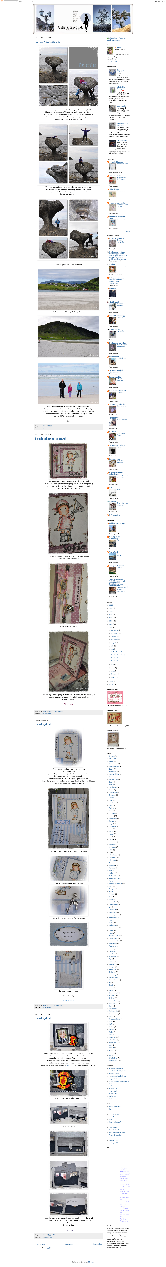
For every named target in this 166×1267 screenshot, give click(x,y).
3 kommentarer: (59, 426)
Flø (118, 540)
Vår (110, 1055)
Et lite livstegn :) (122, 420)
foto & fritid (113, 552)
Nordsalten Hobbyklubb (117, 1071)
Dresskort (112, 795)
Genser (111, 816)
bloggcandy (113, 772)
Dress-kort (112, 1117)
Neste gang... (121, 191)
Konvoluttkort (114, 1130)
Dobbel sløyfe (114, 1114)
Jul (110, 852)
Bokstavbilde (113, 779)
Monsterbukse (114, 928)
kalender (112, 865)
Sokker (111, 990)
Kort (43, 713)
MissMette (113, 432)
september (115, 640)
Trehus (111, 1027)
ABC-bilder (112, 758)
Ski (110, 982)
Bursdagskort (43, 724)
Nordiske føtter (114, 936)
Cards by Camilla (115, 176)
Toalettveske (113, 1011)
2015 (111, 614)
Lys (110, 907)
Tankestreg (113, 1008)
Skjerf (111, 985)
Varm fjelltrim (121, 525)
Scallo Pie (112, 972)
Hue (110, 837)
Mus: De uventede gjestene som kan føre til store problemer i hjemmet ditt (118, 257)
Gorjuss (111, 821)
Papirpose (112, 946)
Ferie (110, 805)
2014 (111, 618)
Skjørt (111, 988)
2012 (111, 624)
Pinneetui (112, 951)
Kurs (110, 897)
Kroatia (111, 894)
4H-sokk (112, 756)
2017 (111, 608)
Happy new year (122, 164)
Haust (111, 831)
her (68, 1065)
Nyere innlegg (40, 1244)
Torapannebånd (114, 1019)
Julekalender (113, 855)
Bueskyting (113, 787)
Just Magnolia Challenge (117, 1076)
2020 (111, 605)
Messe (111, 923)
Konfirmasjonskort (115, 883)
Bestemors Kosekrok (116, 370)
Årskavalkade (113, 1061)
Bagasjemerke (114, 766)
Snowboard (120, 220)
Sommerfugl (113, 993)
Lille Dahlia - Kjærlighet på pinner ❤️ (121, 89)
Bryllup (111, 785)
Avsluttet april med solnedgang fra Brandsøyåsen (115, 281)
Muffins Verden (114, 329)
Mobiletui (112, 925)
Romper (112, 967)
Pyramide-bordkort (115, 1135)
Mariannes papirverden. (117, 203)
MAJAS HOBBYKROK (116, 238)
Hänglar (112, 844)
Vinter (111, 1050)
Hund (111, 839)
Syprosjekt (112, 1003)
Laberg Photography (116, 566)
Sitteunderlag (113, 977)
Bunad (111, 790)
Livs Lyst (112, 264)
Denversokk (113, 792)
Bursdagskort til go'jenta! (50, 438)
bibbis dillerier (114, 189)
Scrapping (112, 975)
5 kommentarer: (58, 1005)
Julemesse (112, 860)
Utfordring (112, 1040)
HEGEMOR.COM (115, 418)
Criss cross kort (114, 1112)
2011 (111, 627)
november (115, 633)
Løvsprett (112, 910)
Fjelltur (111, 808)
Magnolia (48, 713)
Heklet (111, 834)
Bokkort (111, 777)
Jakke (111, 850)
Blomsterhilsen (114, 774)
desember (114, 630)
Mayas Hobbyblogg (116, 162)
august (113, 643)
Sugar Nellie (113, 1001)
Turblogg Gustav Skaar (117, 523)
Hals (110, 829)
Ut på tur (44, 428)
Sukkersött (112, 1096)
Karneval (112, 868)
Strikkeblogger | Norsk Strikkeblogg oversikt (117, 253)
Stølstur (112, 998)
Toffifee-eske (113, 1014)
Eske (110, 800)
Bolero (111, 782)
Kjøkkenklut (113, 876)
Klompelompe (114, 878)
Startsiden (69, 1244)
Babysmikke (113, 764)
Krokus (119, 489)
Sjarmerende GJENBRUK (117, 391)
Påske (111, 962)
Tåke (110, 1035)
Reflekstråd (113, 964)
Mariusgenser (113, 915)
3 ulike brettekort (115, 1106)
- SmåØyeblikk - (114, 302)
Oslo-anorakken (114, 941)
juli (112, 646)
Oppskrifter (113, 938)
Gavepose (112, 813)
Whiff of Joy (113, 1058)
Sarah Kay (112, 969)
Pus (110, 959)
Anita (119, 47)
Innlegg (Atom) (49, 1248)
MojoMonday (113, 1091)
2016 (111, 611)
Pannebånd (113, 943)
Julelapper (112, 857)
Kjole (110, 870)
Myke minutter (114, 488)
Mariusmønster (114, 917)
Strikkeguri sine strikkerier (118, 343)
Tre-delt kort (113, 1140)
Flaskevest (112, 1125)
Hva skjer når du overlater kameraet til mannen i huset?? (122, 591)
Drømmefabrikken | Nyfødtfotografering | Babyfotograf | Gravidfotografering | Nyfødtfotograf (117, 582)
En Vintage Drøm (115, 515)
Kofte (111, 881)
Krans (111, 891)
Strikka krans (121, 358)
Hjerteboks (113, 1127)
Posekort (112, 954)
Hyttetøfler (120, 331)
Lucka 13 (120, 317)
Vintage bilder (114, 1143)
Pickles (111, 949)
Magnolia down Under (116, 1079)
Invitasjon (112, 847)
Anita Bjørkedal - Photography (115, 537)
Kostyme (112, 889)
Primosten (112, 956)
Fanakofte (112, 803)
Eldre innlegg (97, 1244)
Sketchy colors (114, 1073)
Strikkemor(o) (114, 357)
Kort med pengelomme (117, 1132)
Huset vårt (113, 842)
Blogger (90, 1262)
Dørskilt (111, 798)
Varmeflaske (113, 1042)
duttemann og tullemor (117, 445)
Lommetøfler (121, 106)
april (113, 668)
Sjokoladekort (113, 980)
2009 (111, 684)
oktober (114, 636)
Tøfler (111, 1032)
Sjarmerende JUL (115, 377)
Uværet (119, 567)
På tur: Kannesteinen (48, 42)
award (111, 761)
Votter (111, 1053)
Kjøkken (111, 873)
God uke (119, 392)
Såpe (110, 1006)
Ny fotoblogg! (122, 140)
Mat (110, 920)
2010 (111, 681)
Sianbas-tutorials (115, 1138)
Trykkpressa (113, 1099)
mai (112, 665)
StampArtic (113, 1094)
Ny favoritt (121, 447)
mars (113, 671)
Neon (111, 933)
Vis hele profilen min (114, 62)
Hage (111, 824)
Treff (110, 1024)
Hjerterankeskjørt (115, 372)
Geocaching (113, 818)
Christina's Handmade (116, 404)
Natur (111, 930)
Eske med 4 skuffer (115, 1122)
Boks (110, 1109)
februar (114, 674)
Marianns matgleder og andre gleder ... (117, 473)
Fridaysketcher (114, 1086)
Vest (110, 1045)
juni (112, 649)
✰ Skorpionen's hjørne (116, 278)
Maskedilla (112, 288)
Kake (110, 863)
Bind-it (111, 769)
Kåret (111, 899)
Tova (110, 1021)
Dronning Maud (114, 459)
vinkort (111, 1048)
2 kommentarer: (58, 711)
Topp (110, 1016)
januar (113, 677)
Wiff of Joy (113, 1088)
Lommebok (48, 1237)
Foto (110, 811)
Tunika (111, 1029)
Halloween (112, 826)
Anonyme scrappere (116, 1068)
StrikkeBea (112, 501)
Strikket (111, 995)
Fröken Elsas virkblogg (117, 316)
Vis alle (128, 231)
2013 (111, 621)
